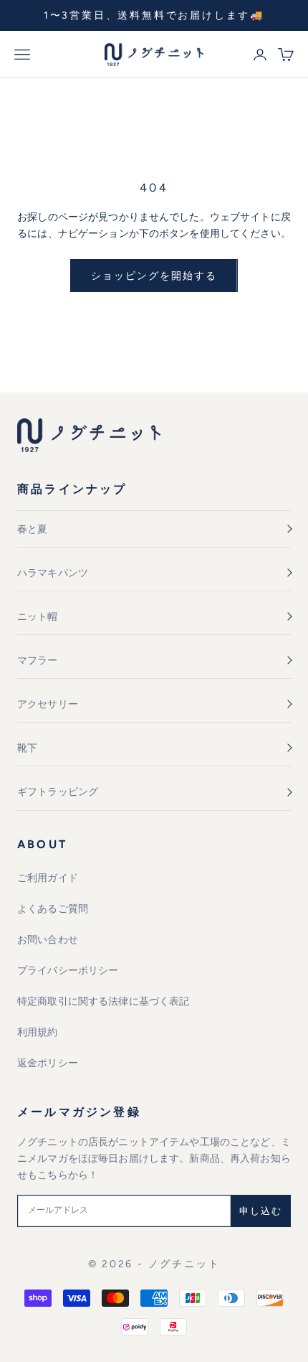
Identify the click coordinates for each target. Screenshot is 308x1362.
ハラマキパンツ (52, 573)
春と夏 (32, 529)
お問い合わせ (47, 940)
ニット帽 (37, 617)
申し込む (260, 1211)
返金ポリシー (47, 1063)
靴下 (27, 748)
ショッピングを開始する (154, 276)
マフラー (37, 660)
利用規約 (37, 1032)
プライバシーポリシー (67, 970)
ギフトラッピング (57, 792)
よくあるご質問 (52, 909)
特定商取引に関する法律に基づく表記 (103, 1001)
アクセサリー (47, 704)
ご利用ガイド (47, 878)
